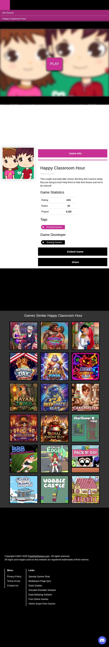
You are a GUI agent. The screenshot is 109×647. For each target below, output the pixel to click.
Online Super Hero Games (42, 603)
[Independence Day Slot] (23, 366)
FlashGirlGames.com (38, 556)
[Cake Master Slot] (85, 397)
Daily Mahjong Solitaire (40, 594)
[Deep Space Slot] (54, 397)
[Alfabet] (85, 489)
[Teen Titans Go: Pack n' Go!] (85, 458)
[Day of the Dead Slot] (23, 428)
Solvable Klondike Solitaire (42, 590)
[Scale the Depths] (23, 489)
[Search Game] (104, 5)
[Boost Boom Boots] (23, 458)
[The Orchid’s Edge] (54, 458)
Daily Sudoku (35, 585)
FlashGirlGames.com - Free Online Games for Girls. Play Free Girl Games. (27, 5)
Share (75, 262)
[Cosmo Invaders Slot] (85, 366)
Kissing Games (54, 227)
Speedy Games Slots (39, 576)
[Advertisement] (54, 126)
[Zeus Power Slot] (54, 366)
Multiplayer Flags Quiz (40, 581)
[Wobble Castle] (54, 489)
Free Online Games (38, 599)
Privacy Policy (14, 576)
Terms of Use (13, 581)
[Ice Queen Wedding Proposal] (23, 336)
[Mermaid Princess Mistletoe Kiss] (85, 336)
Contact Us (12, 585)
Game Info (75, 153)
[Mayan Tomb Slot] (23, 397)
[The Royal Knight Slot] (54, 428)
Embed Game (75, 251)
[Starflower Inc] (85, 428)
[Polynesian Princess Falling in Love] (54, 336)
